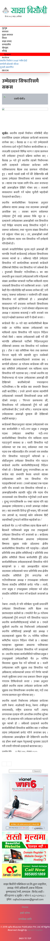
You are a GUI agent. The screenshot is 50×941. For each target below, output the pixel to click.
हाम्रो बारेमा (25, 913)
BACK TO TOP (25, 938)
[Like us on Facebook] (39, 21)
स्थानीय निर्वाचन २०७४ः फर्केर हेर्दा (13, 61)
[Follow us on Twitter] (43, 21)
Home (25, 907)
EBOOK (5, 70)
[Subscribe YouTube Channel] (46, 21)
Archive (5, 57)
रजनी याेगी (19, 99)
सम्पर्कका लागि (25, 919)
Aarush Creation (34, 930)
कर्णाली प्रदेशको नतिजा (9, 64)
